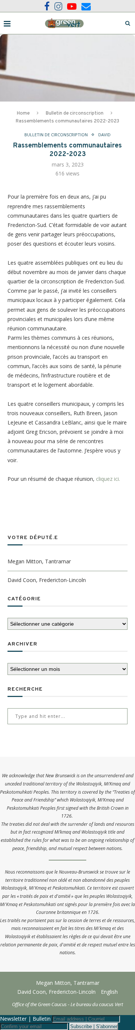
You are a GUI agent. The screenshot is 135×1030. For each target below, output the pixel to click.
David (104, 134)
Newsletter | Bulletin (25, 1018)
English (109, 991)
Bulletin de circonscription (75, 113)
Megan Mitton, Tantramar (39, 561)
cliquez (104, 478)
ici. (116, 478)
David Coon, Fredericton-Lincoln (47, 580)
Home (23, 113)
